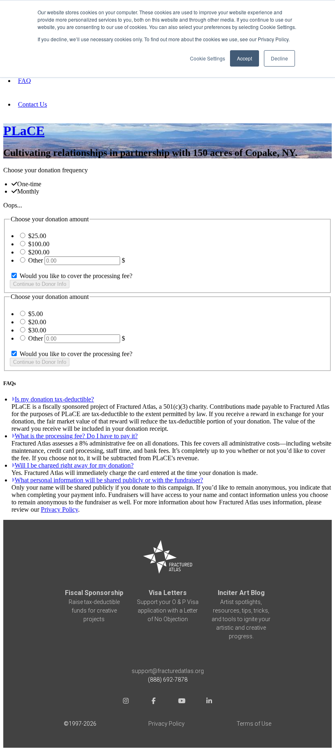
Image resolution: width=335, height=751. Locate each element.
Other (35, 260)
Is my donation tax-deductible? (54, 399)
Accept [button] (244, 58)
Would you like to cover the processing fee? (75, 275)
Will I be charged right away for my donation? (74, 465)
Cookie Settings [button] (207, 58)
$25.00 (37, 235)
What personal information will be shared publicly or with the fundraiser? (109, 480)
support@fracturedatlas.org (168, 671)
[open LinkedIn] (209, 701)
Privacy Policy (59, 509)
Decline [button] (279, 58)
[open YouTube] (181, 701)
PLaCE (24, 130)
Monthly (28, 191)
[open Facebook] (153, 701)
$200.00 (38, 252)
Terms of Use (254, 723)
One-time (29, 184)
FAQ (24, 80)
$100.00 (38, 244)
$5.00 (35, 313)
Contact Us (32, 104)
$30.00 (37, 330)
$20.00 (37, 322)
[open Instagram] (126, 701)
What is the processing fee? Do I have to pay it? (76, 435)
